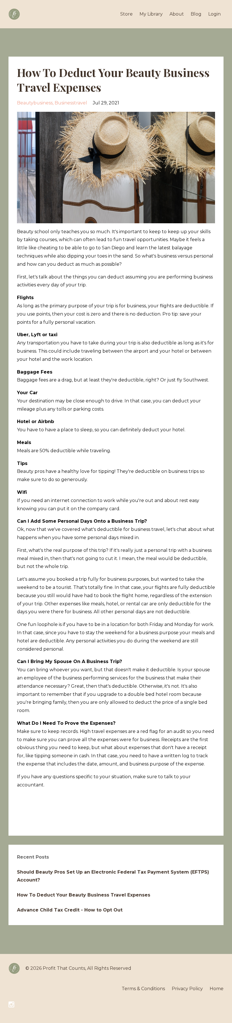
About (176, 14)
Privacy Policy (187, 988)
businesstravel (71, 103)
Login (214, 14)
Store (126, 14)
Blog (196, 14)
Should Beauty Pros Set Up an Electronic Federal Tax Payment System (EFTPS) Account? (113, 876)
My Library (151, 14)
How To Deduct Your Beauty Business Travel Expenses (83, 895)
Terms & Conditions (143, 988)
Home (217, 988)
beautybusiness (35, 103)
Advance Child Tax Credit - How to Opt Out (70, 910)
